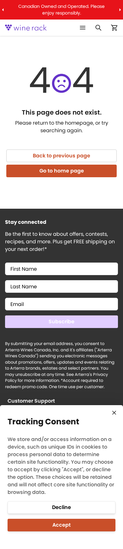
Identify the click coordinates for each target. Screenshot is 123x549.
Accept (61, 525)
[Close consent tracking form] (114, 413)
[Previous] (3, 9)
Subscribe (61, 321)
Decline (61, 507)
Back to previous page (61, 155)
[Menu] (82, 27)
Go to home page (61, 170)
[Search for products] (98, 27)
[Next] (120, 9)
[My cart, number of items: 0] (114, 27)
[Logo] (26, 27)
